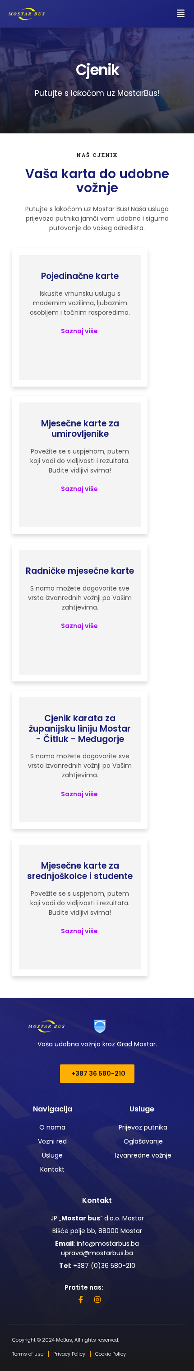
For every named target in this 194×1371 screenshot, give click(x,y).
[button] (181, 14)
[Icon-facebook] (81, 1299)
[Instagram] (97, 1299)
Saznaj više (80, 331)
